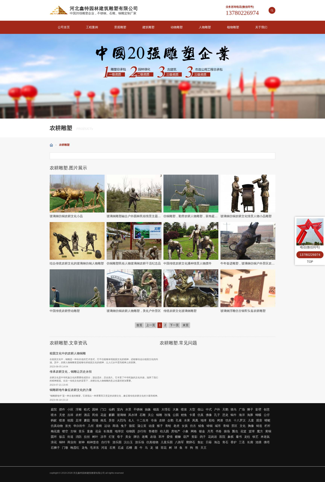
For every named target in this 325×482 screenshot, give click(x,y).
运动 (107, 425)
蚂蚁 (54, 420)
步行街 (141, 431)
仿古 (193, 425)
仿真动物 (57, 425)
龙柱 (247, 436)
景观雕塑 (120, 27)
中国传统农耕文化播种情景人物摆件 (187, 263)
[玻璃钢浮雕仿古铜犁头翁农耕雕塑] (248, 288)
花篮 (243, 431)
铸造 (259, 425)
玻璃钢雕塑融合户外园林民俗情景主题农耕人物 (134, 216)
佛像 (209, 415)
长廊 (250, 442)
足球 (79, 420)
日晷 (209, 442)
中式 (209, 409)
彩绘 (212, 420)
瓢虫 (235, 431)
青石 (225, 442)
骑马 (234, 409)
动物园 (130, 431)
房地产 (175, 431)
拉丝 (87, 436)
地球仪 (119, 431)
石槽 (129, 447)
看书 (239, 436)
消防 (79, 436)
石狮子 (55, 447)
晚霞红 (74, 447)
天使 (62, 415)
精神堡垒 (93, 442)
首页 (139, 325)
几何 (91, 425)
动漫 (152, 425)
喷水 (54, 415)
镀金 (202, 431)
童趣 (90, 431)
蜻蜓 (267, 420)
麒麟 (112, 415)
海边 (217, 442)
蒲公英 (141, 425)
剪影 (194, 436)
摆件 (62, 409)
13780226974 (310, 255)
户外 (217, 409)
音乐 (82, 431)
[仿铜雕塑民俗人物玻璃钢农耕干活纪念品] (134, 241)
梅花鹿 (55, 431)
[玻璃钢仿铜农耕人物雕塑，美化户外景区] (134, 288)
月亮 (210, 431)
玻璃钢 (121, 415)
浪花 (54, 442)
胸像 (251, 425)
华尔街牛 (79, 425)
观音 (259, 420)
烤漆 (220, 420)
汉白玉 (128, 442)
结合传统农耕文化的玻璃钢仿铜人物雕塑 (77, 263)
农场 (153, 436)
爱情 (170, 436)
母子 (120, 436)
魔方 (260, 431)
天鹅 (225, 409)
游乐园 (116, 442)
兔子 (124, 425)
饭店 (62, 436)
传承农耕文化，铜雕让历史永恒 (71, 371)
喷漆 (62, 420)
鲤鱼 (184, 415)
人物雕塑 (205, 27)
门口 (103, 409)
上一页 (150, 325)
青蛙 (168, 425)
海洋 (242, 415)
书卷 (219, 431)
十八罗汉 (240, 420)
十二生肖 (143, 420)
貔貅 (178, 436)
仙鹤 (112, 409)
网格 (194, 431)
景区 (234, 425)
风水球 (132, 415)
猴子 (160, 425)
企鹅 (170, 420)
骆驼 (132, 425)
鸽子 (203, 436)
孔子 (217, 415)
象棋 (231, 436)
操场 (227, 431)
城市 (218, 425)
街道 (70, 436)
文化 (243, 425)
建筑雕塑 (148, 27)
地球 (203, 420)
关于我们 (261, 27)
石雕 (143, 415)
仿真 (200, 415)
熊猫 (95, 420)
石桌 (121, 447)
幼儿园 (164, 431)
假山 (200, 409)
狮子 (250, 409)
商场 (115, 425)
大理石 (165, 409)
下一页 (174, 325)
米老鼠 (265, 436)
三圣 (242, 442)
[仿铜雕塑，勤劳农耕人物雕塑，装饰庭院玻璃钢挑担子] (191, 193)
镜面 (156, 409)
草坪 (161, 436)
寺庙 (154, 420)
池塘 (258, 442)
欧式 (87, 409)
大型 (192, 409)
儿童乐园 (167, 442)
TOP (310, 261)
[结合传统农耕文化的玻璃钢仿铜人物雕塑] (77, 241)
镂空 (65, 431)
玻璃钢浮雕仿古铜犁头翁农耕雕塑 (243, 310)
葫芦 (186, 436)
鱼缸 (200, 442)
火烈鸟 (121, 420)
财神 (82, 442)
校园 (70, 420)
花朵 (98, 431)
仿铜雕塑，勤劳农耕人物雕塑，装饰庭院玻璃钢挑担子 (191, 216)
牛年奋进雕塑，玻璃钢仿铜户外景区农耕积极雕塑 (248, 263)
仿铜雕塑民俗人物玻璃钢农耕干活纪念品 (134, 263)
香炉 (234, 442)
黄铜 (268, 431)
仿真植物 (152, 442)
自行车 (105, 442)
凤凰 (195, 420)
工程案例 (92, 27)
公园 (176, 415)
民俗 (95, 415)
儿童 (251, 420)
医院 (222, 436)
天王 (203, 447)
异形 (112, 420)
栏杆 (267, 425)
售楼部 (153, 431)
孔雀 (179, 420)
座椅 (99, 425)
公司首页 (64, 27)
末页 (186, 325)
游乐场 (139, 442)
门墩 (65, 447)
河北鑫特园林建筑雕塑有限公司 (89, 473)
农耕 (162, 420)
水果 (187, 420)
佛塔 (267, 442)
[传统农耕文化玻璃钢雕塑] (191, 288)
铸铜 (210, 425)
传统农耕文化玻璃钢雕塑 (180, 310)
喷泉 (184, 409)
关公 (151, 415)
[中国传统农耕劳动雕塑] (77, 288)
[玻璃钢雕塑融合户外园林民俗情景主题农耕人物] (134, 193)
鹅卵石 (190, 442)
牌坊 (137, 436)
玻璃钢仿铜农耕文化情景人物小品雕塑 (246, 216)
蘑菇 (87, 420)
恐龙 (225, 415)
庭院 (54, 409)
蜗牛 (234, 415)
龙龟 (85, 447)
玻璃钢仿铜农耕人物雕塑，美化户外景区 (134, 310)
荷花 (164, 447)
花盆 (103, 415)
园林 (95, 409)
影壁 (258, 409)
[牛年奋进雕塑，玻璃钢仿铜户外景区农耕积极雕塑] (248, 241)
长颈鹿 (107, 431)
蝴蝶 (258, 415)
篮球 (252, 431)
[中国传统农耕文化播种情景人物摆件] (191, 241)
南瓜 (103, 420)
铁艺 (255, 436)
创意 (267, 409)
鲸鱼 (201, 425)
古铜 (73, 431)
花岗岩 (212, 436)
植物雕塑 (233, 27)
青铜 (226, 425)
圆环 (54, 436)
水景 (128, 409)
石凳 (112, 447)
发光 (68, 425)
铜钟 (62, 442)
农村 (79, 415)
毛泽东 (94, 447)
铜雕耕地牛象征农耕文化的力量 (71, 389)
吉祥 (70, 415)
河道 (104, 447)
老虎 (176, 425)
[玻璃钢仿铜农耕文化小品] (77, 193)
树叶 (95, 436)
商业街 (71, 442)
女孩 (185, 425)
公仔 (267, 415)
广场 (242, 409)
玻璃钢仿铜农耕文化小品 (66, 216)
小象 (185, 431)
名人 (131, 420)
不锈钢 (138, 409)
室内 (120, 409)
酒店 (87, 415)
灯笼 (112, 436)
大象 (176, 409)
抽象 (148, 409)
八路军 (179, 442)
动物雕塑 (177, 27)
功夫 (228, 420)
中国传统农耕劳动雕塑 (65, 310)
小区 (70, 409)
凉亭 (103, 436)
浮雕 (79, 409)
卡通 (192, 415)
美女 (128, 436)
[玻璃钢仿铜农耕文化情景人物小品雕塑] (248, 193)
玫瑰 (167, 415)
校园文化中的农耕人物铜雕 (68, 353)
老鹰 (145, 436)
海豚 (250, 415)
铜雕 (159, 415)
